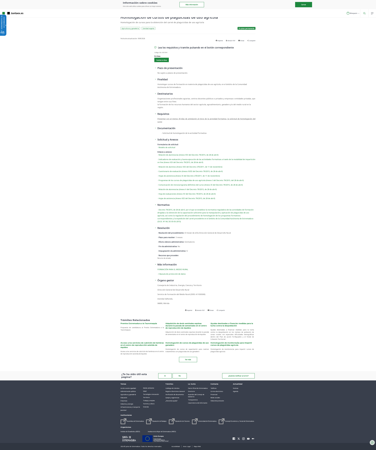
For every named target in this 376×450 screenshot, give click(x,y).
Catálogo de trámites (172, 388)
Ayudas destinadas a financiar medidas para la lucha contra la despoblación (232, 325)
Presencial (214, 394)
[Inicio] (131, 438)
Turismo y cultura (148, 404)
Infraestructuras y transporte (130, 407)
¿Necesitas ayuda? (171, 401)
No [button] (180, 376)
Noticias (235, 388)
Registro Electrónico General (175, 391)
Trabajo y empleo (149, 400)
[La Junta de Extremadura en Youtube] (248, 438)
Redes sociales (215, 398)
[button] (353, 13)
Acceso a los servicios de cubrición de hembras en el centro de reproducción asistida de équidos (142, 345)
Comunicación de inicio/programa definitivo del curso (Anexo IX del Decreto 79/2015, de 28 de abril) (201, 185)
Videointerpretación (217, 401)
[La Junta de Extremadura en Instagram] (243, 439)
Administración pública (128, 391)
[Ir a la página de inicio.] (9, 13)
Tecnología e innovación (151, 394)
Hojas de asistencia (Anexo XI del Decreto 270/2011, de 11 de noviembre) (189, 176)
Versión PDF (231, 41)
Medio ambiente (148, 388)
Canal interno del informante (197, 403)
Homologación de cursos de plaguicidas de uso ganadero (187, 344)
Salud (144, 391)
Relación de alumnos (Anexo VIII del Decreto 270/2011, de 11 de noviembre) (190, 167)
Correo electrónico (217, 391)
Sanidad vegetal (148, 28)
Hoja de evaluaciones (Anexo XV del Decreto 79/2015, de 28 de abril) (187, 194)
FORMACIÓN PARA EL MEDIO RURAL (172, 269)
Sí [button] (165, 376)
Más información (192, 5)
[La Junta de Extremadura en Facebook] (233, 439)
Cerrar (303, 5)
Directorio (191, 391)
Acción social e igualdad (128, 388)
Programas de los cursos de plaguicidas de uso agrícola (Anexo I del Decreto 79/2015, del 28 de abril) (201, 180)
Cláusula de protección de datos (172, 274)
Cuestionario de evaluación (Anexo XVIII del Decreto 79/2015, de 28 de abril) (191, 171)
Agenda (235, 391)
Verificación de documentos (174, 394)
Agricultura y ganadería (130, 28)
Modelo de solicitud (167, 147)
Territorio (146, 397)
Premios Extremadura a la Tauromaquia (139, 323)
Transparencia (192, 400)
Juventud (123, 410)
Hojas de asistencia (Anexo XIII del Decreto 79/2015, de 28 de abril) (187, 198)
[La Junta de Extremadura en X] (238, 439)
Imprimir (220, 41)
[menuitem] (154, 388)
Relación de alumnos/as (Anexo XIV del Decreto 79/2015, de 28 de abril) (188, 155)
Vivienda (146, 407)
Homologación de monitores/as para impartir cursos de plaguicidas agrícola (231, 344)
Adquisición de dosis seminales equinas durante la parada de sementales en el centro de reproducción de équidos (186, 326)
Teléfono (213, 388)
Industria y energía (127, 404)
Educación (124, 398)
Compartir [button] (252, 41)
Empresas (124, 401)
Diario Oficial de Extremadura (198, 388)
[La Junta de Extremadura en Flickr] (253, 438)
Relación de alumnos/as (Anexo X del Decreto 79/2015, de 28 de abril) (188, 189)
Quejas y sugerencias (172, 398)
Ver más (188, 359)
